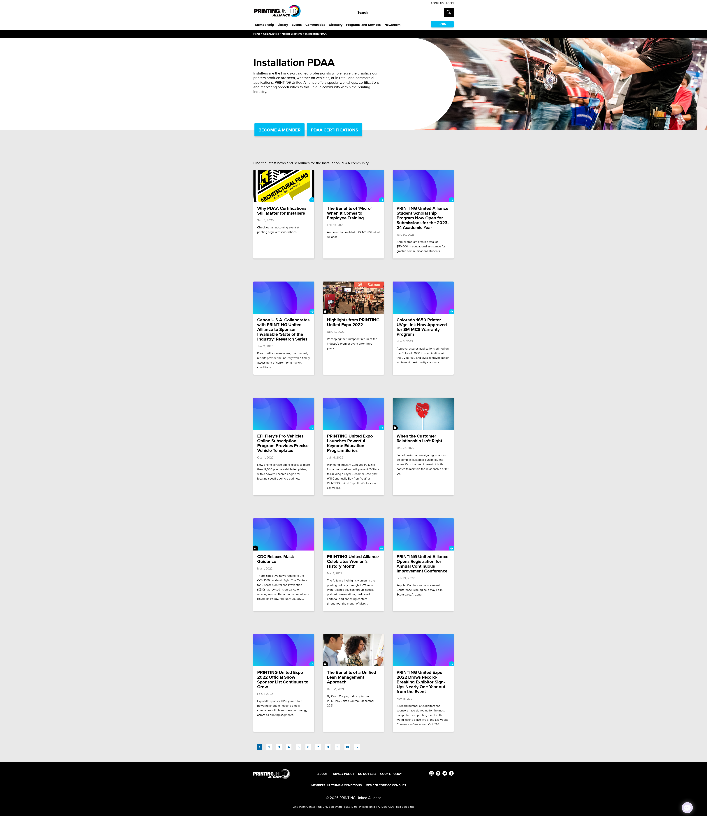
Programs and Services (363, 24)
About (322, 774)
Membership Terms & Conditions (336, 785)
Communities (315, 24)
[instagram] (431, 774)
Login (450, 3)
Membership (264, 24)
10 (347, 747)
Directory (335, 24)
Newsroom (392, 24)
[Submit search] (449, 12)
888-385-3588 (405, 807)
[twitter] (444, 774)
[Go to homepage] (271, 774)
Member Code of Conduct (386, 785)
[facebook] (451, 774)
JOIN (442, 24)
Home (256, 34)
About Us (437, 3)
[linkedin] (438, 774)
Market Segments (292, 34)
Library (283, 24)
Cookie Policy (391, 774)
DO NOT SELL (367, 774)
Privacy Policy (342, 774)
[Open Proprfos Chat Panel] (687, 807)
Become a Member (279, 130)
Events (297, 24)
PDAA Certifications (334, 130)
